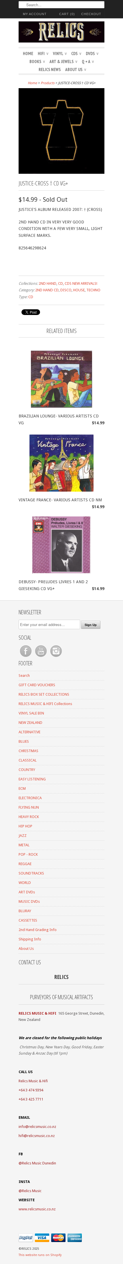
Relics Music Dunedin (39, 1163)
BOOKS (37, 61)
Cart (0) (67, 14)
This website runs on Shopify (40, 1255)
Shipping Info (30, 939)
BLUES (24, 741)
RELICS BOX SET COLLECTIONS (44, 694)
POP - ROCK (28, 854)
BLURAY (25, 911)
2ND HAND (47, 283)
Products (47, 83)
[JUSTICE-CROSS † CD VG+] (61, 172)
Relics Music (31, 1191)
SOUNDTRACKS (31, 873)
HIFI (43, 53)
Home (28, 53)
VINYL (60, 53)
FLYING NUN (29, 807)
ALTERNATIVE (29, 732)
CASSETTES (28, 920)
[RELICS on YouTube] (41, 657)
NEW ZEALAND (30, 722)
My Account (35, 14)
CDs (76, 53)
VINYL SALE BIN (31, 713)
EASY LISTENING (32, 779)
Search (24, 675)
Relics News (50, 69)
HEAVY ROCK (29, 817)
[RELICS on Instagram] (56, 657)
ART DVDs (27, 892)
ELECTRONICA (30, 798)
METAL (24, 845)
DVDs (92, 53)
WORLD (25, 883)
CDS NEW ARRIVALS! (81, 283)
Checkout (91, 14)
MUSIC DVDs (29, 901)
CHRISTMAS (28, 751)
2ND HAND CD (47, 290)
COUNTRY (27, 770)
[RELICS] (61, 32)
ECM (22, 788)
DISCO (66, 290)
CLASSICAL (28, 760)
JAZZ (23, 835)
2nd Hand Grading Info (38, 930)
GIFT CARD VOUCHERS (37, 685)
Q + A (88, 61)
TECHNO (93, 290)
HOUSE (79, 290)
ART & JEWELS (63, 61)
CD (60, 283)
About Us (75, 69)
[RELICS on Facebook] (26, 657)
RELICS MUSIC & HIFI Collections (45, 704)
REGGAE (25, 864)
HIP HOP (25, 826)
